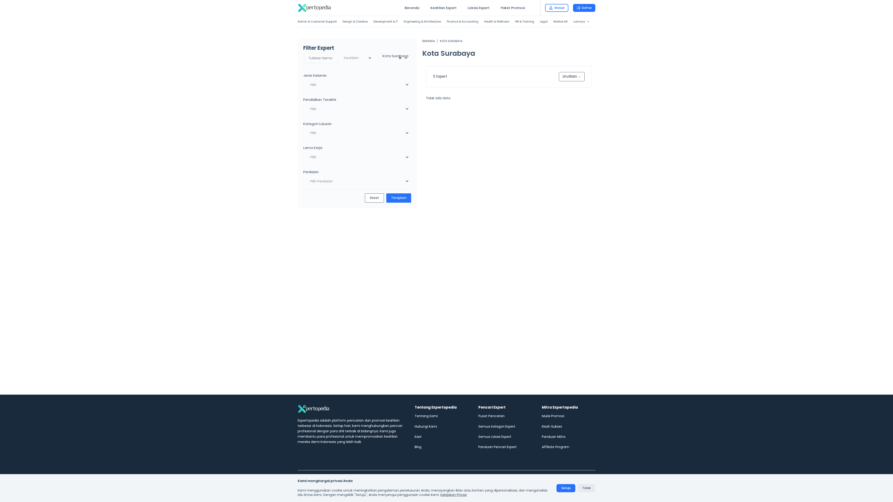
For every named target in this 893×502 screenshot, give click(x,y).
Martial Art (560, 21)
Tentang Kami (426, 416)
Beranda (412, 8)
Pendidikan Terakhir (319, 99)
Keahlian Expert (443, 8)
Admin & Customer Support (317, 21)
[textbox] (357, 58)
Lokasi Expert (479, 8)
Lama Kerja (312, 147)
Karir (418, 436)
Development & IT (385, 21)
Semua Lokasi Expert (494, 436)
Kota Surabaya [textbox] (394, 55)
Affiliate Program (555, 447)
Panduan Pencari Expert (497, 447)
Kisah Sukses (552, 426)
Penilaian (311, 171)
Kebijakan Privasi (453, 494)
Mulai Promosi (553, 416)
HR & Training (524, 21)
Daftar (587, 8)
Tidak (586, 488)
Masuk (559, 8)
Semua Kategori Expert (496, 426)
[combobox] (357, 58)
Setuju (566, 488)
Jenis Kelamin (315, 75)
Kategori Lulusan (317, 123)
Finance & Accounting (462, 21)
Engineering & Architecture (422, 21)
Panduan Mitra (553, 436)
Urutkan (570, 76)
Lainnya (579, 21)
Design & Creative (355, 21)
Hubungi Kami (426, 426)
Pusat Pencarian (491, 416)
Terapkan (399, 197)
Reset (374, 197)
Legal (544, 21)
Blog (418, 447)
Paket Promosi (513, 8)
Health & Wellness (496, 21)
